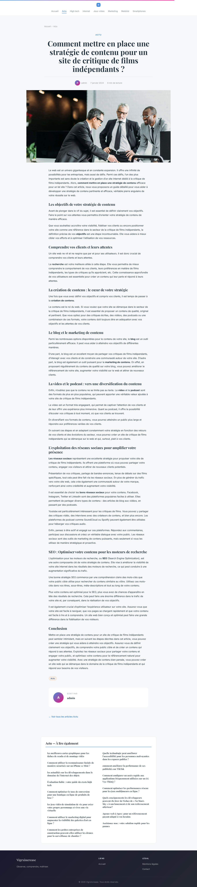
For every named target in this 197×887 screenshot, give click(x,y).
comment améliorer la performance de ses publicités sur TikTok (124, 767)
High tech (74, 11)
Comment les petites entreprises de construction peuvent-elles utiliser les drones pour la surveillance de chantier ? (70, 832)
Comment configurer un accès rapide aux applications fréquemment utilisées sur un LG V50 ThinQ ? (126, 778)
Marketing (113, 11)
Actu (64, 11)
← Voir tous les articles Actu (63, 716)
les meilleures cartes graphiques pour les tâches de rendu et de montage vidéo (68, 755)
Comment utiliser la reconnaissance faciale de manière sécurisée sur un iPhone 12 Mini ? (70, 764)
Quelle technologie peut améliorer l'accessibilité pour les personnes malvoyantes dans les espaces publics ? (126, 756)
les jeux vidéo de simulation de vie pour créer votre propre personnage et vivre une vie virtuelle (70, 807)
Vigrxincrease (26, 860)
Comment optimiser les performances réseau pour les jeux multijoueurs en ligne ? (125, 790)
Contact (146, 869)
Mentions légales (150, 864)
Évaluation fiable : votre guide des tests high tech (69, 783)
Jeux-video (99, 11)
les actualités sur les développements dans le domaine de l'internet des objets (70, 774)
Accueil (55, 11)
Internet (86, 11)
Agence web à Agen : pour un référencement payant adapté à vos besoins (125, 815)
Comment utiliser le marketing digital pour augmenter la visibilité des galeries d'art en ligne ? (69, 820)
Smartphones (139, 11)
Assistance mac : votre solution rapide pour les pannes (126, 825)
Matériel (125, 11)
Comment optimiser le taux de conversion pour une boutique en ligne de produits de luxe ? (68, 794)
